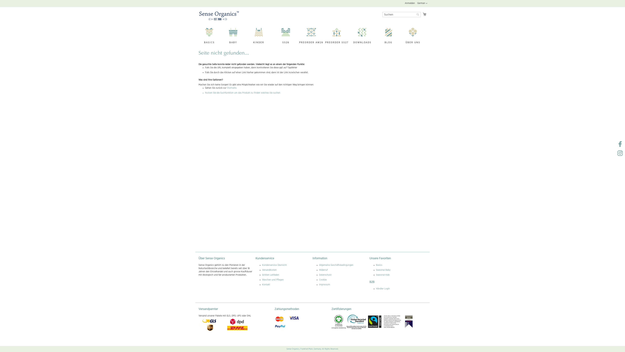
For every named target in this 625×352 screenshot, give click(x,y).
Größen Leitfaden (270, 275)
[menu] (312, 36)
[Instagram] (620, 156)
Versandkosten (269, 270)
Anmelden (410, 3)
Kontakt (266, 285)
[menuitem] (209, 36)
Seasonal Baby (383, 270)
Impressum (324, 285)
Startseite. (232, 88)
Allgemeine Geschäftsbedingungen (336, 265)
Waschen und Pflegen (273, 280)
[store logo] (219, 16)
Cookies (323, 280)
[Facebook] (620, 147)
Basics (379, 265)
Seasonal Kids (383, 275)
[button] (422, 3)
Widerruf (323, 270)
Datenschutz (325, 275)
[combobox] (401, 14)
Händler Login (383, 289)
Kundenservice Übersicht (274, 265)
